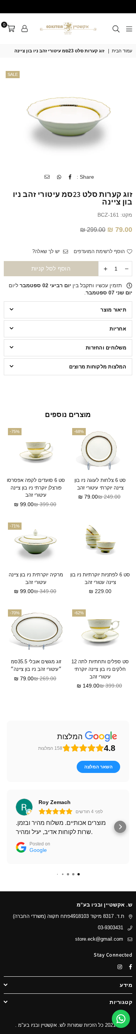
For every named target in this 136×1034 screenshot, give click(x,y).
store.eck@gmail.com (99, 939)
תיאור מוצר (113, 310)
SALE (13, 74)
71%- (15, 526)
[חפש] (116, 28)
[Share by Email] (46, 177)
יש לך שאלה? (46, 251)
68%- (79, 431)
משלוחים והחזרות (106, 348)
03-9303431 (110, 927)
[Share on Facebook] (69, 177)
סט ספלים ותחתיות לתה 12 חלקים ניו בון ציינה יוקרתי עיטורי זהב (100, 669)
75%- (15, 431)
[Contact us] (121, 1019)
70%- (15, 613)
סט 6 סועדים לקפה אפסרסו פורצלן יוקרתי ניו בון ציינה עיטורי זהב (36, 487)
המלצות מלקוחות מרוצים (97, 367)
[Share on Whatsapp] (59, 177)
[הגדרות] (24, 28)
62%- (79, 613)
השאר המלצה (98, 767)
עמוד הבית (122, 51)
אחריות (118, 329)
